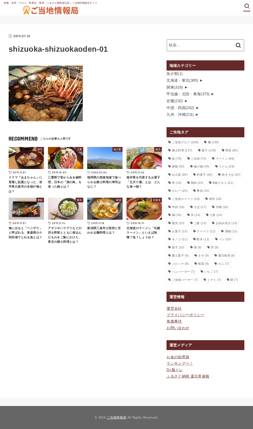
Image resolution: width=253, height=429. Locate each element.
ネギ (203, 255)
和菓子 (204, 174)
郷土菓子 (180, 255)
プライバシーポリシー (186, 315)
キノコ (180, 239)
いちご (211, 271)
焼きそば (231, 174)
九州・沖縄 (180, 115)
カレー (180, 190)
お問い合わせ (178, 328)
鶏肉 (197, 183)
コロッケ (180, 263)
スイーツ (206, 231)
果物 (178, 166)
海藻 (203, 263)
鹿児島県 (226, 255)
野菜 (231, 150)
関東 (175, 87)
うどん (226, 166)
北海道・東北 (182, 80)
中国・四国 (180, 108)
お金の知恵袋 (178, 357)
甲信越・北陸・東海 (188, 94)
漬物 (231, 231)
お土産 (180, 174)
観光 (178, 223)
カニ (223, 263)
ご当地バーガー (185, 280)
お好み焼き (226, 223)
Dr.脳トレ (175, 370)
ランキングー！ (180, 363)
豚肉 (203, 190)
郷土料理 (182, 150)
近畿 (175, 101)
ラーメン (225, 158)
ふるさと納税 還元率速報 (188, 376)
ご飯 (200, 223)
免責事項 (174, 321)
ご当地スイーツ (186, 199)
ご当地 (198, 158)
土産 (216, 215)
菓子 (209, 150)
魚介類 (175, 74)
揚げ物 (201, 166)
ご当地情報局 (116, 417)
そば (200, 207)
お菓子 (180, 231)
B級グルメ (222, 183)
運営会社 (174, 308)
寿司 (215, 199)
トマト (214, 280)
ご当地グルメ (185, 142)
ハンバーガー (183, 271)
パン (225, 239)
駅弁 (203, 239)
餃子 (178, 247)
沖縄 (222, 207)
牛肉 (178, 207)
